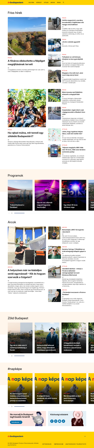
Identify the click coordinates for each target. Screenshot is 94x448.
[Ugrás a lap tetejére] (85, 436)
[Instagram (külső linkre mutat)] (55, 421)
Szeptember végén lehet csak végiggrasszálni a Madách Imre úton (73, 112)
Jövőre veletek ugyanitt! (71, 42)
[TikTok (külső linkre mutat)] (63, 421)
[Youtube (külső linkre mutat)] (59, 421)
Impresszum (58, 444)
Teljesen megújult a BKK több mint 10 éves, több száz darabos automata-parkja (73, 150)
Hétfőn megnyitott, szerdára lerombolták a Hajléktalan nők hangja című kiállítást (73, 22)
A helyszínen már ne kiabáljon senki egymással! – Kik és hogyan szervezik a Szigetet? (26, 274)
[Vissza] (9, 213)
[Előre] (12, 213)
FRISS (10, 57)
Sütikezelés (46, 444)
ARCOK (10, 267)
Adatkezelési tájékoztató (76, 444)
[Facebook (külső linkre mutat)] (52, 421)
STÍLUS (64, 70)
